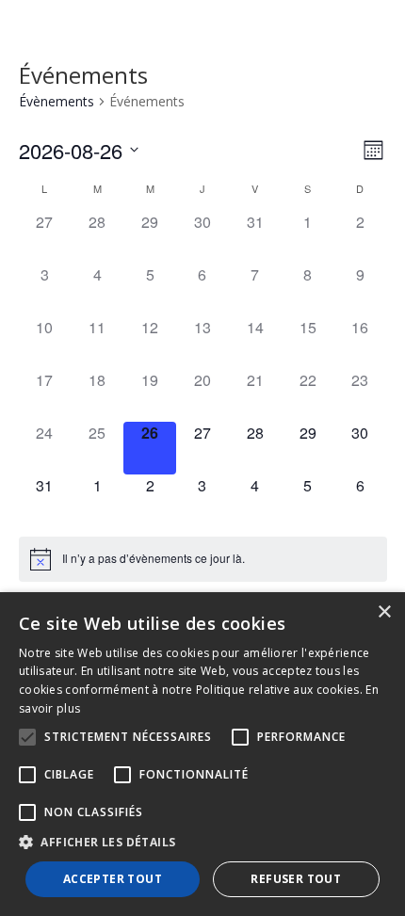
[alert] (153, 559)
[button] (202, 842)
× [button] (384, 612)
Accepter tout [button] (112, 879)
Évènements (56, 101)
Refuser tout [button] (296, 879)
